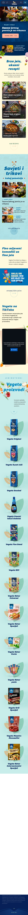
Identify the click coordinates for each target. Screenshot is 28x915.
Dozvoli (14, 349)
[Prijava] (21, 2)
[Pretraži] (7, 2)
